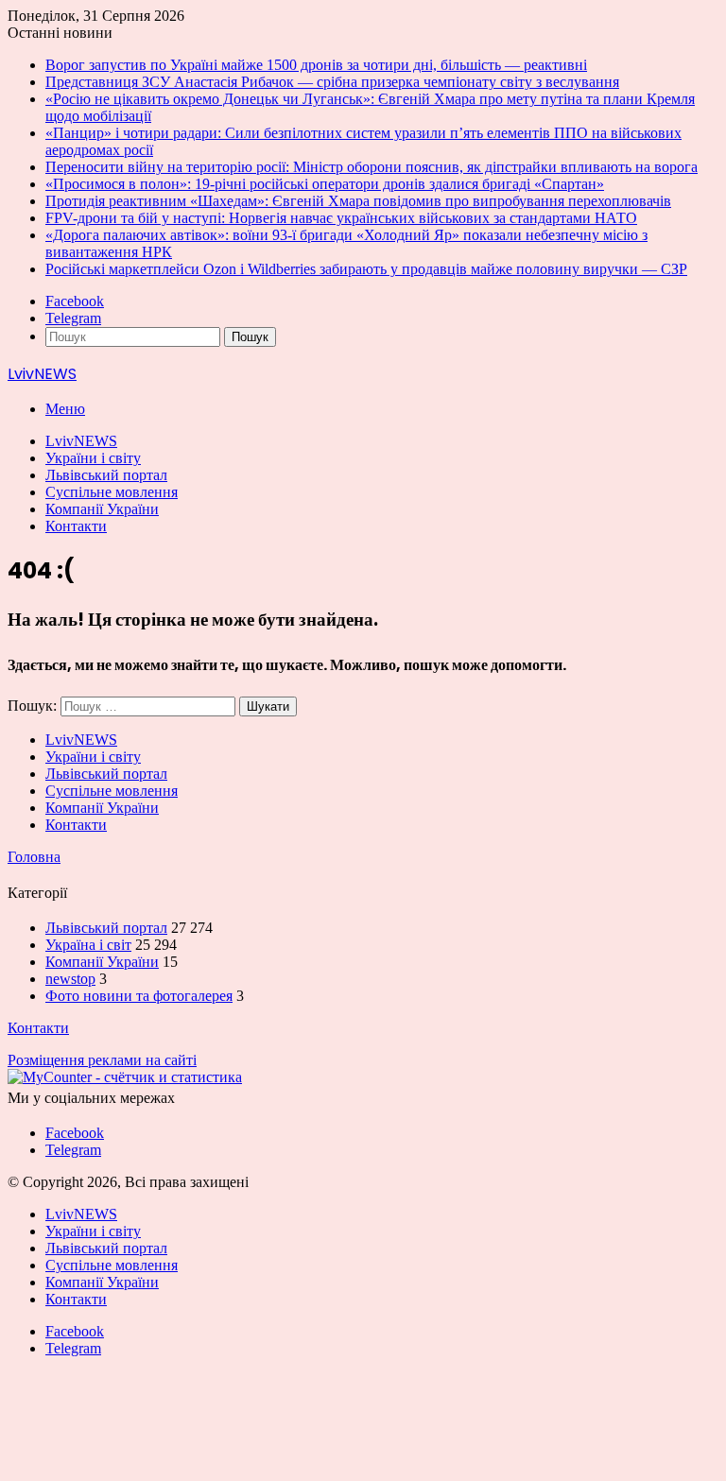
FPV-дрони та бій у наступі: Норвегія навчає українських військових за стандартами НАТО (341, 218)
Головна (34, 857)
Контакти (76, 526)
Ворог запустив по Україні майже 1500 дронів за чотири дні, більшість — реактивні (316, 65)
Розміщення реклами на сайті (102, 1060)
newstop (70, 979)
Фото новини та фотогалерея (139, 996)
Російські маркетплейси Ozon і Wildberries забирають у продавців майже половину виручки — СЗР (366, 269)
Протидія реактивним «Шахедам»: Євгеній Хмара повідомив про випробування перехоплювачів (358, 201)
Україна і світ (88, 945)
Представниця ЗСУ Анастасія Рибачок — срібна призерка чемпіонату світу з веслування (332, 82)
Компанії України (102, 509)
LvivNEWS (81, 441)
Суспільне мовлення (111, 492)
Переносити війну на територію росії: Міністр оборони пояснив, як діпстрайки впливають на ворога (371, 167)
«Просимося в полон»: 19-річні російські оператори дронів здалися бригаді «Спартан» (324, 184)
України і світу (93, 458)
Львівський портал (106, 475)
